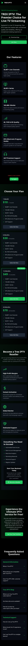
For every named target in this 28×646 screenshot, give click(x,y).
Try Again (14, 179)
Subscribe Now (14, 227)
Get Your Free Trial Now (14, 534)
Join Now (14, 42)
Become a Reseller (15, 482)
